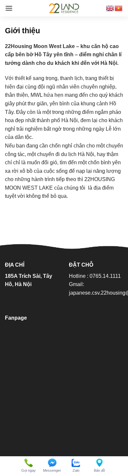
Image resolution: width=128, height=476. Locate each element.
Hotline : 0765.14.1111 (95, 276)
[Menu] (9, 8)
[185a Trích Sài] (64, 8)
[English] (110, 8)
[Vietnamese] (119, 8)
